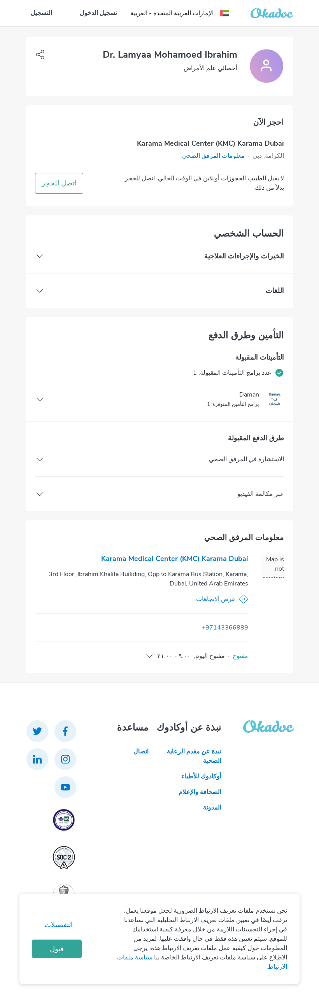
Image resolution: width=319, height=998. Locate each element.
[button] (213, 155)
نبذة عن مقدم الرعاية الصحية (194, 756)
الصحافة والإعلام (200, 792)
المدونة (212, 807)
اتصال (141, 751)
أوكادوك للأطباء (201, 776)
